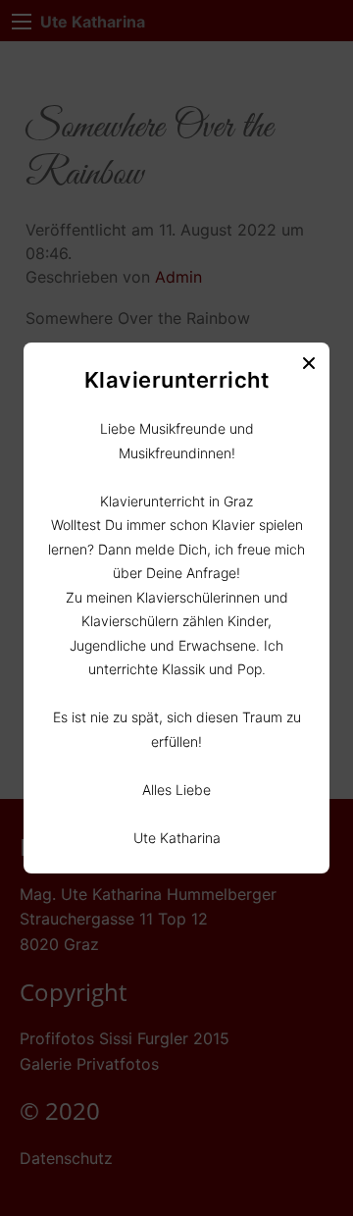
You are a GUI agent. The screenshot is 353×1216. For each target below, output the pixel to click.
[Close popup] (308, 363)
